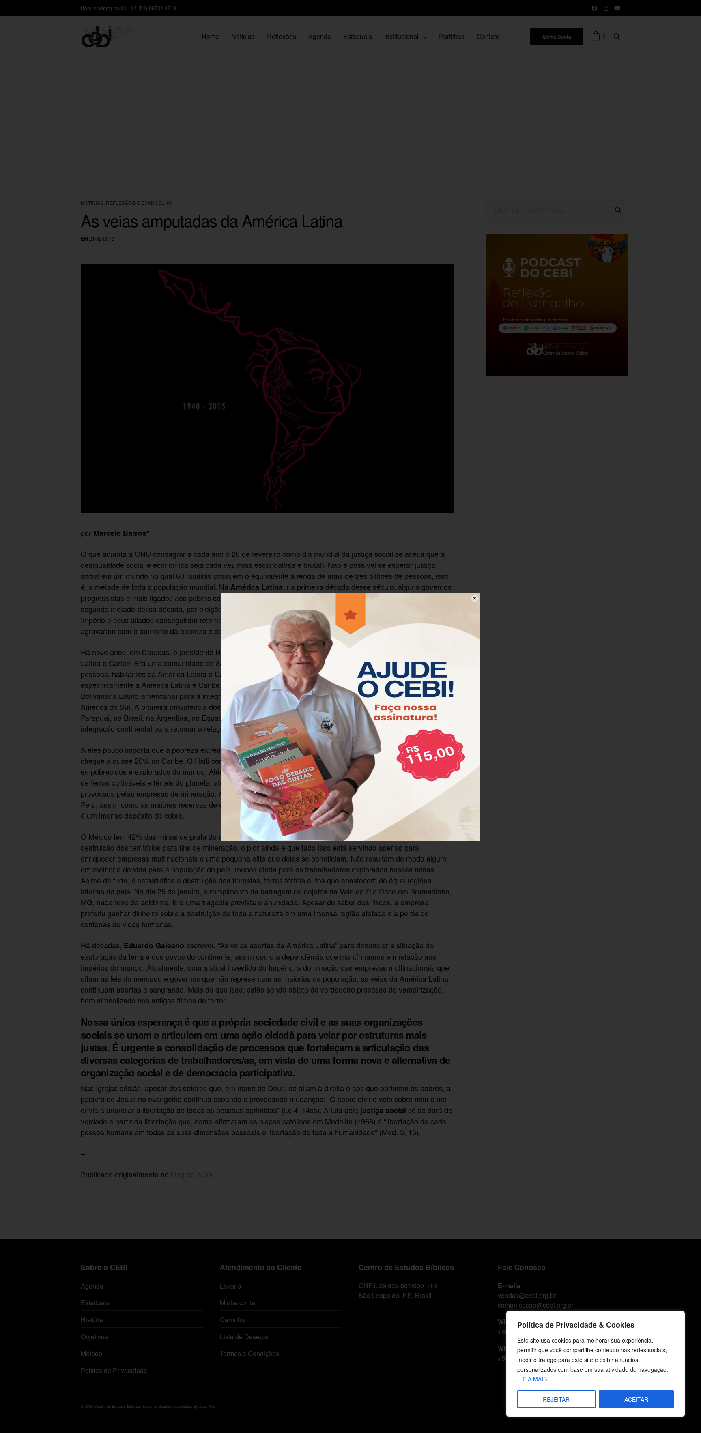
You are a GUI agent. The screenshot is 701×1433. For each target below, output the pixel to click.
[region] (595, 1364)
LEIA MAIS (533, 1379)
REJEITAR (556, 1399)
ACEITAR (636, 1399)
